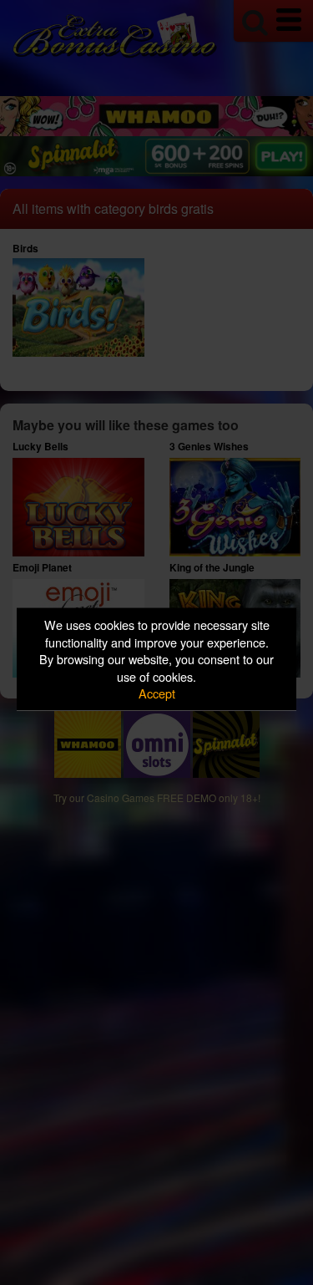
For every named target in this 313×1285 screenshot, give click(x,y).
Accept (157, 693)
